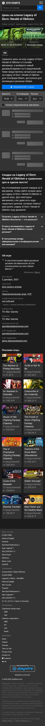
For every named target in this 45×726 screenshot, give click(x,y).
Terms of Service (22, 721)
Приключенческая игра (14, 293)
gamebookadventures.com (15, 326)
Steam (37, 272)
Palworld (5, 541)
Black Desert (6, 554)
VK (5, 661)
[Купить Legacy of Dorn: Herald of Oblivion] (22, 118)
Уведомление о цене (23, 87)
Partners (5, 645)
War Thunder (6, 585)
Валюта (6, 93)
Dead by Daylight (8, 538)
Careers (5, 642)
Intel (5, 615)
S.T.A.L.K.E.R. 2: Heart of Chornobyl (15, 601)
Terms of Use (7, 648)
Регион (34, 93)
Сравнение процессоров (11, 608)
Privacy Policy (7, 652)
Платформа (22, 93)
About (4, 639)
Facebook (7, 658)
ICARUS (5, 564)
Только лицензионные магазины (22, 104)
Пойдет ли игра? (11, 3)
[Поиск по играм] (40, 7)
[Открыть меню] (41, 2)
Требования (7, 568)
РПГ (29, 293)
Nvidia (6, 631)
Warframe (5, 558)
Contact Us (6, 655)
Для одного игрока (12, 286)
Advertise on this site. (22, 675)
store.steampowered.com (14, 340)
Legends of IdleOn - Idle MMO (13, 578)
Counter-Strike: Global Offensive (13, 572)
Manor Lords (6, 561)
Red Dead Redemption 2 (11, 545)
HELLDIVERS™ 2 (8, 551)
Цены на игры (21, 24)
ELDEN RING (7, 535)
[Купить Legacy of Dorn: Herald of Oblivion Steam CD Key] (22, 160)
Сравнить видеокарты (10, 618)
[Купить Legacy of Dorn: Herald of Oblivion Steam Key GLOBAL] (22, 139)
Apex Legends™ (8, 548)
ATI (5, 625)
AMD (6, 612)
